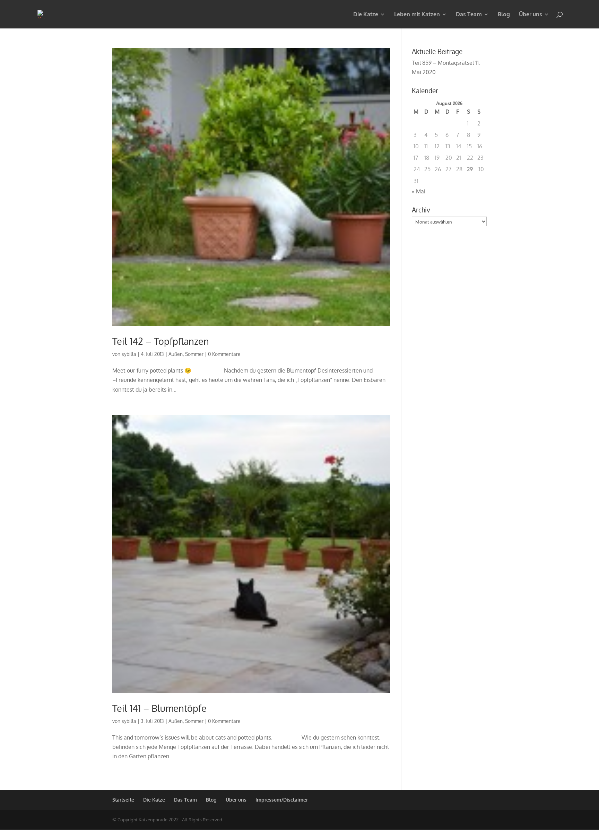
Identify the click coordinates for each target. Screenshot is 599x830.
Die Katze (365, 15)
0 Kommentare (224, 354)
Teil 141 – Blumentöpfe (159, 708)
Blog (504, 15)
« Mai (418, 191)
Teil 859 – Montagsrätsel (443, 62)
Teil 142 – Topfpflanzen (160, 341)
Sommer (194, 354)
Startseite (123, 800)
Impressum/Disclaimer (281, 800)
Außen (175, 354)
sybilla (129, 354)
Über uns (530, 15)
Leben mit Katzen (417, 15)
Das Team (469, 15)
